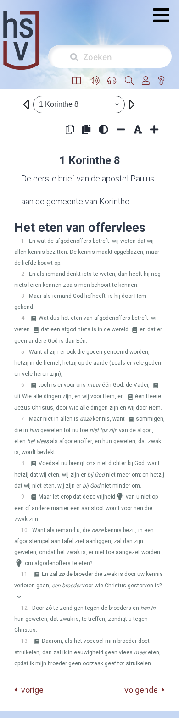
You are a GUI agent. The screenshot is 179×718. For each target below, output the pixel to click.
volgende (143, 690)
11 (24, 574)
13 (24, 641)
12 (24, 608)
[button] (76, 81)
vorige (30, 690)
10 (24, 530)
